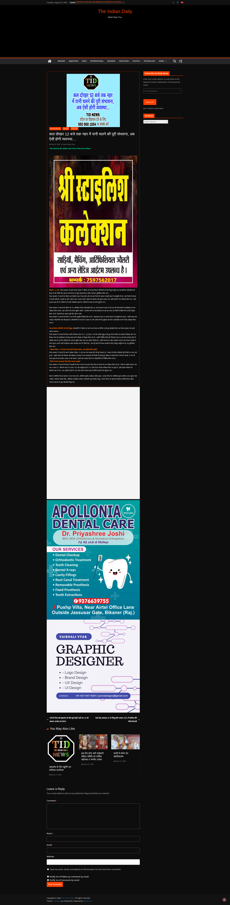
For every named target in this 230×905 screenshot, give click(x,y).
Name (50, 833)
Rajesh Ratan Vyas (69, 144)
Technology (149, 61)
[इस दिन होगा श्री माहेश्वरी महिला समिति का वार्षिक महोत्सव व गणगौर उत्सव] (93, 736)
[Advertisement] (115, 39)
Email (50, 845)
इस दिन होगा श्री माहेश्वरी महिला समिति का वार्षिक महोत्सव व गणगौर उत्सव (92, 756)
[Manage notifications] (224, 900)
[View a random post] (180, 61)
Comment (52, 800)
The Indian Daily (115, 11)
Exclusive (74, 128)
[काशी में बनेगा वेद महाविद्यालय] (125, 736)
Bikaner (61, 61)
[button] (165, 61)
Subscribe (150, 102)
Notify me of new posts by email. (65, 880)
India (84, 61)
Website (50, 856)
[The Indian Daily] (49, 61)
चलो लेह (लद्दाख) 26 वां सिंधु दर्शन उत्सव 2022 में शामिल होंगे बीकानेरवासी (116, 720)
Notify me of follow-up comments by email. (69, 876)
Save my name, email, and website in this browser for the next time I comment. (85, 869)
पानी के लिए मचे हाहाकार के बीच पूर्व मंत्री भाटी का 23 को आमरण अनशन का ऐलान (69, 720)
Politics (136, 61)
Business (111, 61)
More (161, 61)
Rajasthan (73, 61)
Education (124, 61)
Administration (55, 128)
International (97, 61)
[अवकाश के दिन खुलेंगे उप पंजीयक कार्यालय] (61, 736)
